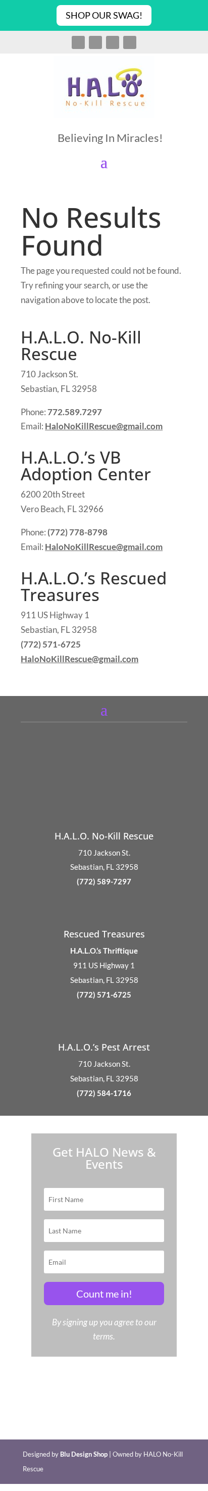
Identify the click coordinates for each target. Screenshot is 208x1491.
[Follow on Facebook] (78, 42)
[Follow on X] (95, 42)
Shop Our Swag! (104, 15)
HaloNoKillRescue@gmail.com (104, 426)
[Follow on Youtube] (129, 42)
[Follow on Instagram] (112, 42)
